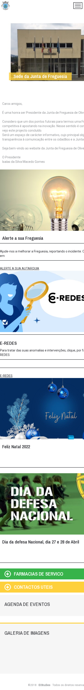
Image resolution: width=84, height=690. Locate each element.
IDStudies (44, 685)
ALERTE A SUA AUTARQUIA (19, 268)
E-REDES (6, 376)
